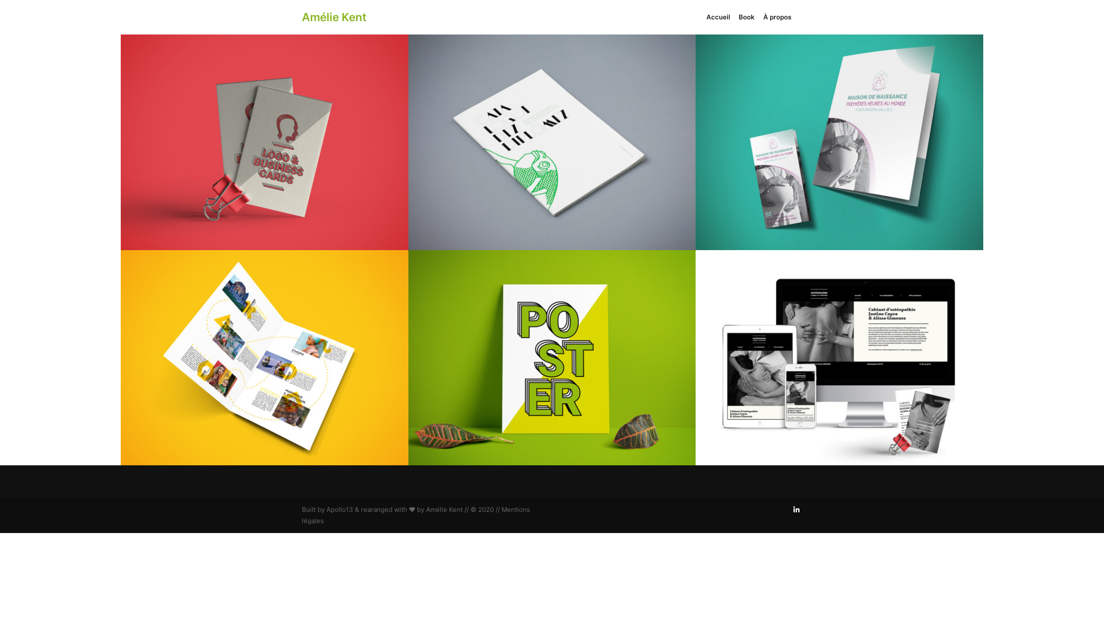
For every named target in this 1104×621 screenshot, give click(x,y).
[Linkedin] (796, 509)
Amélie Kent (334, 17)
